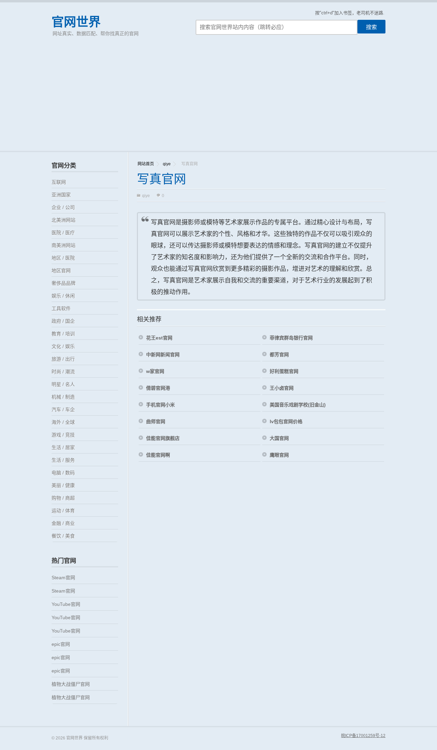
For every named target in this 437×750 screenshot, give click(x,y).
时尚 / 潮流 (63, 371)
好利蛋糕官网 (284, 371)
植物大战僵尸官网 (71, 684)
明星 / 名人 (63, 384)
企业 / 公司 (63, 207)
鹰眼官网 (279, 455)
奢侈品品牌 (63, 283)
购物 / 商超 (63, 498)
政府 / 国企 (63, 321)
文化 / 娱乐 (63, 346)
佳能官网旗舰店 (163, 438)
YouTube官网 (66, 604)
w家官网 (155, 371)
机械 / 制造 (63, 397)
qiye (167, 164)
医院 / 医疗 (63, 232)
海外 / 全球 (63, 422)
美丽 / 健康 (63, 485)
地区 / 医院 (63, 258)
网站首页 (146, 164)
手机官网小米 (160, 404)
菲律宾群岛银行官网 (291, 338)
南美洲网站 (63, 245)
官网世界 (76, 22)
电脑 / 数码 (63, 472)
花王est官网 (159, 338)
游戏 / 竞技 (63, 435)
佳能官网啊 (158, 455)
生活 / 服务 (63, 460)
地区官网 (61, 270)
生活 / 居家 (63, 447)
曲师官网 (155, 421)
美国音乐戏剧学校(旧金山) (298, 404)
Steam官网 (63, 577)
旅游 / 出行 (63, 359)
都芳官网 (279, 354)
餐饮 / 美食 (63, 536)
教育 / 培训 (63, 333)
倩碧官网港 (158, 388)
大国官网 (279, 438)
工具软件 (61, 308)
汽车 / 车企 (63, 409)
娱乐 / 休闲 (63, 295)
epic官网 (61, 644)
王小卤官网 (282, 388)
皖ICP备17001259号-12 (363, 735)
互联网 (59, 182)
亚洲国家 (61, 194)
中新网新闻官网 (163, 354)
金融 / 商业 (63, 523)
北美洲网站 (63, 220)
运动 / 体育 (63, 510)
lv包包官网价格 (286, 421)
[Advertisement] (218, 100)
